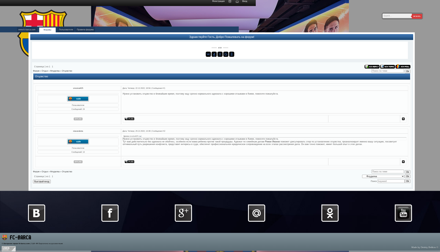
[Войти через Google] (225, 54)
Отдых (45, 71)
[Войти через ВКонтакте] (208, 54)
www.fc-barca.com (26, 29)
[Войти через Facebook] (214, 54)
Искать (417, 16)
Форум (36, 71)
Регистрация (218, 1)
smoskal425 (78, 88)
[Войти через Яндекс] (220, 54)
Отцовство (67, 71)
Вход (244, 1)
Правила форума (85, 29)
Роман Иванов (272, 141)
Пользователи (66, 29)
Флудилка (55, 71)
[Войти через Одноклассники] (231, 54)
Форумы (47, 30)
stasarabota (78, 131)
